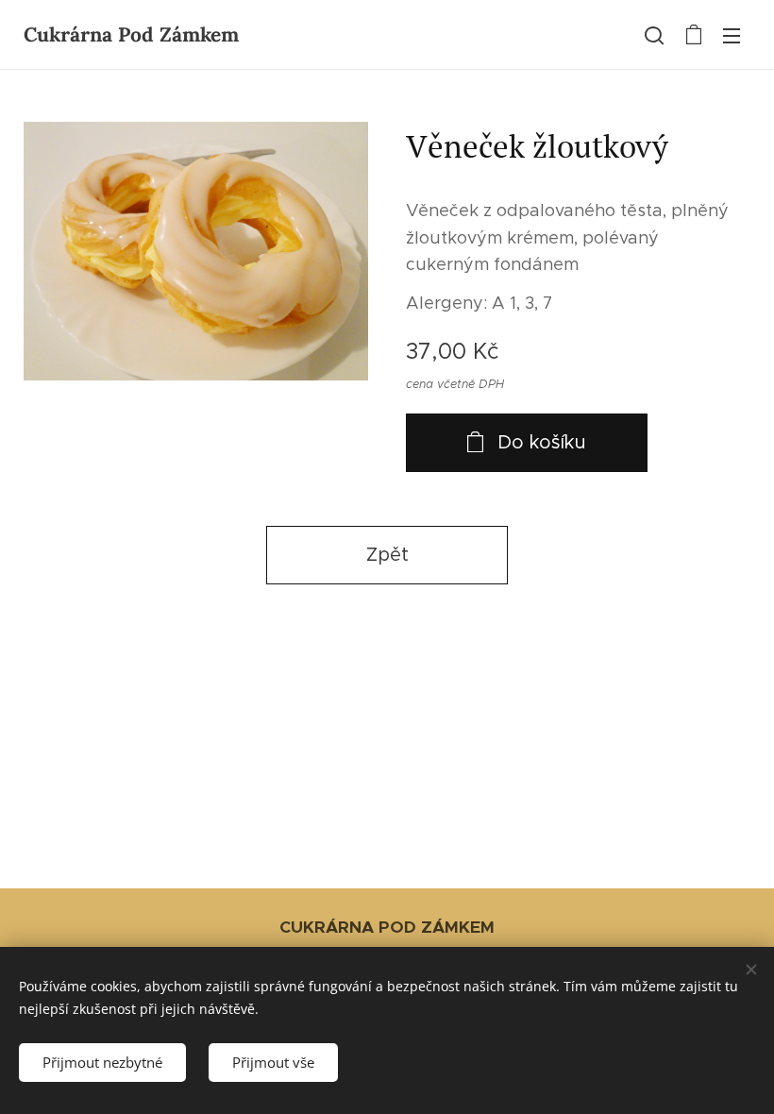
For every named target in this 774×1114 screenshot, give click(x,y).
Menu (731, 35)
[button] (654, 35)
